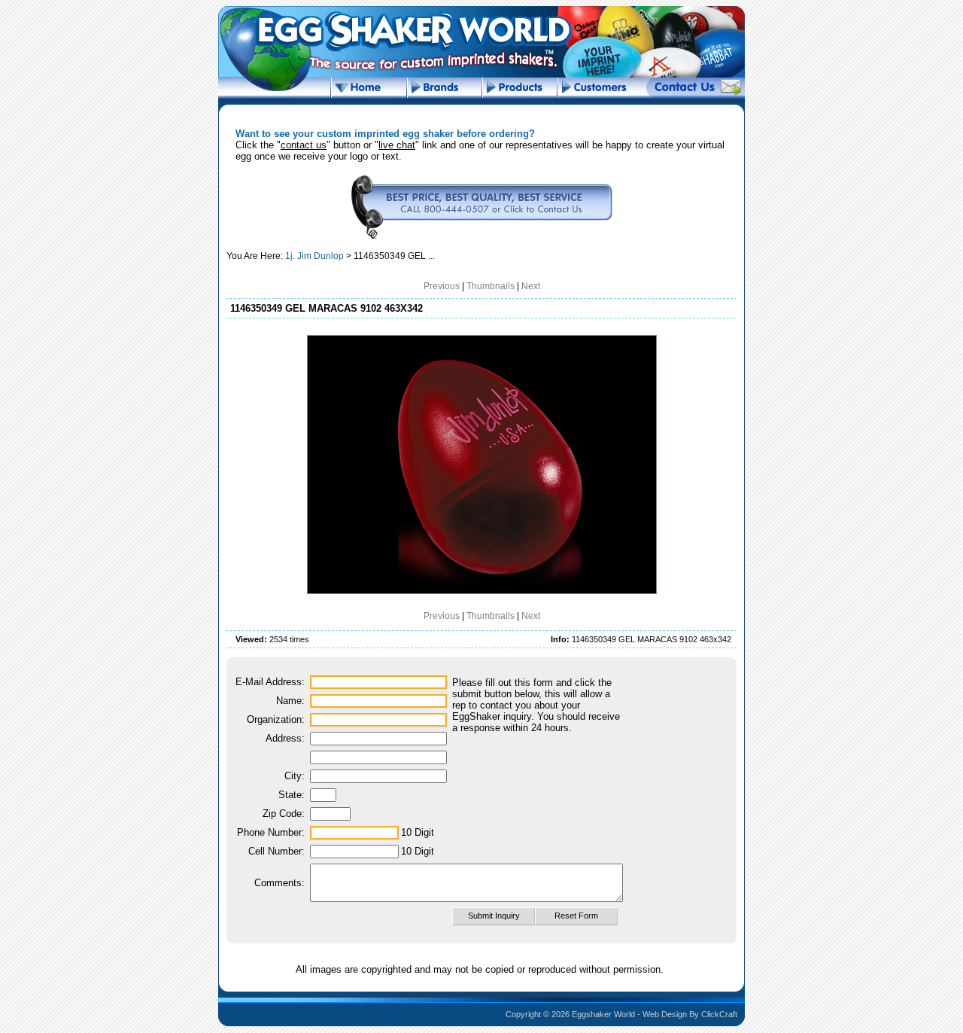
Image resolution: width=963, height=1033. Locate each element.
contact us (304, 145)
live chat (396, 145)
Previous (442, 286)
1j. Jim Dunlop (314, 256)
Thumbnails (490, 286)
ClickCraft (719, 1014)
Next (530, 286)
